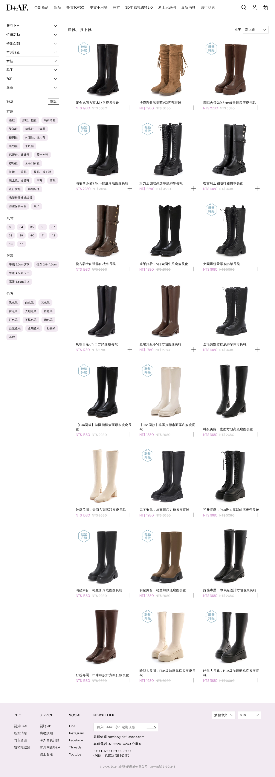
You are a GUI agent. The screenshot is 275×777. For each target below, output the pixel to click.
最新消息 (188, 7)
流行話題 (208, 7)
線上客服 (46, 754)
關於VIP (45, 726)
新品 (57, 7)
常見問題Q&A (50, 747)
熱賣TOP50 (75, 7)
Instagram (76, 733)
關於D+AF (21, 726)
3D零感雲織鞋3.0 (139, 7)
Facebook (76, 740)
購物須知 (46, 733)
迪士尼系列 (167, 7)
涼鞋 (116, 7)
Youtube (75, 754)
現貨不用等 (99, 7)
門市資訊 (20, 740)
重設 (53, 101)
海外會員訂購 (50, 740)
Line (72, 726)
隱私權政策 (22, 747)
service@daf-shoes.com (126, 737)
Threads (75, 747)
